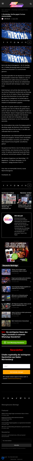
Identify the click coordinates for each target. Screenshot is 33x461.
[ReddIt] (22, 42)
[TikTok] (16, 398)
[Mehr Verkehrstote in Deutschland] (6, 323)
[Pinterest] (10, 42)
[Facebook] (3, 42)
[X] (7, 42)
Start (3, 9)
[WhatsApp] (14, 42)
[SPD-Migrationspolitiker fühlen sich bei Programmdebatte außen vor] (6, 306)
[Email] (25, 42)
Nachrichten (7, 9)
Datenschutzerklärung (14, 378)
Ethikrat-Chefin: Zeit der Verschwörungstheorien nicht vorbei (24, 206)
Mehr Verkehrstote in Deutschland (20, 321)
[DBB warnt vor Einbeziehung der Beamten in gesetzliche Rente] (6, 298)
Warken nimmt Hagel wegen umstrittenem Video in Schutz (15, 413)
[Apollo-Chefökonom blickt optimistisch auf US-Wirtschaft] (6, 315)
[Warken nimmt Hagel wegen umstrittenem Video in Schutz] (6, 272)
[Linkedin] (18, 42)
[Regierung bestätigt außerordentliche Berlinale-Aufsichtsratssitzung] (6, 280)
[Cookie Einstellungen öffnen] (3, 459)
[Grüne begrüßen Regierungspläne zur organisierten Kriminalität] (6, 289)
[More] (29, 42)
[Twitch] (20, 398)
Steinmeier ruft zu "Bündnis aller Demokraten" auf (7, 206)
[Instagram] (8, 398)
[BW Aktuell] (3, 19)
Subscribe (16, 445)
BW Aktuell (7, 18)
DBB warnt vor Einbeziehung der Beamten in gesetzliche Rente (16, 426)
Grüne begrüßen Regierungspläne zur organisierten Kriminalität (16, 423)
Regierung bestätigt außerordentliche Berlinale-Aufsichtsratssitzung (13, 418)
